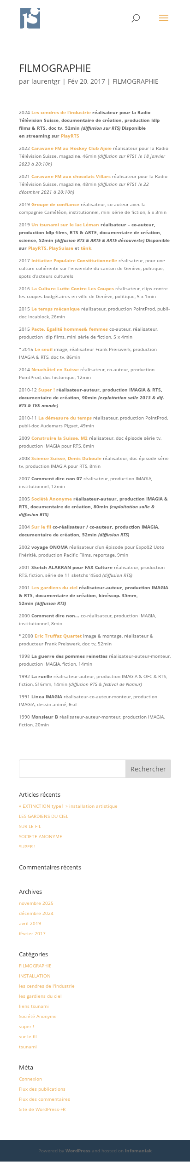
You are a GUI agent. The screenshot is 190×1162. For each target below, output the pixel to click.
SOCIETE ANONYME (40, 836)
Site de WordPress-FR (42, 1109)
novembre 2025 (36, 903)
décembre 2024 (36, 913)
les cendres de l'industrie (47, 986)
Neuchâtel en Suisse (55, 369)
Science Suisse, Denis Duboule (66, 458)
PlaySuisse (61, 248)
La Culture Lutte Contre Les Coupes (72, 288)
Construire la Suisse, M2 (59, 438)
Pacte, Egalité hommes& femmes (69, 329)
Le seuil (44, 349)
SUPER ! (27, 846)
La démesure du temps (65, 417)
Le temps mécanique (55, 308)
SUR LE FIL (30, 826)
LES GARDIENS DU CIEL (43, 816)
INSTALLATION (35, 975)
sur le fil (28, 1036)
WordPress (77, 1150)
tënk (86, 248)
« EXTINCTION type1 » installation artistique (68, 806)
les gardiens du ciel (40, 996)
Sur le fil (41, 526)
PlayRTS (70, 135)
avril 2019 (30, 923)
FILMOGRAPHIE (136, 81)
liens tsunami (34, 1006)
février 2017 (32, 933)
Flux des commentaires (44, 1099)
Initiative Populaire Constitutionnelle (74, 260)
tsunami (28, 1046)
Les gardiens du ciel (54, 587)
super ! (26, 1026)
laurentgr (45, 81)
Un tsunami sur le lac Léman (65, 224)
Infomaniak (138, 1150)
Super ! (46, 389)
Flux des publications (42, 1089)
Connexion (30, 1079)
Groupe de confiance (55, 204)
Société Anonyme (51, 498)
